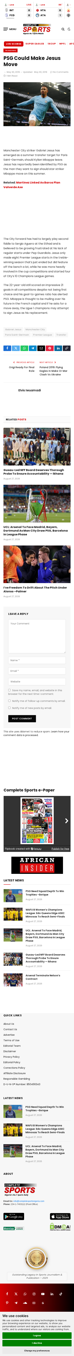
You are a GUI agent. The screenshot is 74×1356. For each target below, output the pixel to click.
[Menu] (10, 29)
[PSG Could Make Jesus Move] (37, 125)
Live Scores (13, 43)
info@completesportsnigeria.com (28, 1201)
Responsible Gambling (16, 1079)
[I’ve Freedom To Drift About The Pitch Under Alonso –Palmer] (37, 564)
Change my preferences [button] (37, 1350)
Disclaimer (9, 1051)
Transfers (10, 50)
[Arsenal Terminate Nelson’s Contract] (13, 979)
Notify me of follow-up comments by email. (38, 701)
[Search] (63, 29)
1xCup (52, 43)
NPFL (62, 43)
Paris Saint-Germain (17, 334)
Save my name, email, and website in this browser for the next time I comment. (35, 692)
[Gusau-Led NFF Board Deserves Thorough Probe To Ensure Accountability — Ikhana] (37, 446)
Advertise (9, 1035)
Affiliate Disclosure (14, 1073)
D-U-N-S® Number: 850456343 (21, 1084)
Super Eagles (34, 43)
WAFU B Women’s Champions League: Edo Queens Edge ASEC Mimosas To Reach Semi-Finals (45, 913)
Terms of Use (11, 1040)
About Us (8, 1024)
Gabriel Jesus (13, 329)
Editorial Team (12, 1046)
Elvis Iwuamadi (29, 390)
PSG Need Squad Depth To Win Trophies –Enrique (45, 892)
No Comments (60, 72)
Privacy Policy (11, 1057)
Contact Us (10, 1029)
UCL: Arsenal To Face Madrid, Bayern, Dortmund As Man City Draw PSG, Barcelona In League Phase (35, 531)
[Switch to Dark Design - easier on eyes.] (69, 29)
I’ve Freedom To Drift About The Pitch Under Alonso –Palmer (35, 589)
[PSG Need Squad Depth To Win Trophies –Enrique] (13, 895)
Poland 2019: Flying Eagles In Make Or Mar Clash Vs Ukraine (53, 371)
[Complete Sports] (37, 29)
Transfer (61, 334)
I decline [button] (37, 1343)
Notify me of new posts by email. (32, 708)
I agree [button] (37, 1335)
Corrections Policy (14, 1068)
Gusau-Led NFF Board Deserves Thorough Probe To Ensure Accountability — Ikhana (33, 472)
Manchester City (35, 329)
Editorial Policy (11, 1062)
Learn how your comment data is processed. (36, 733)
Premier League (42, 334)
